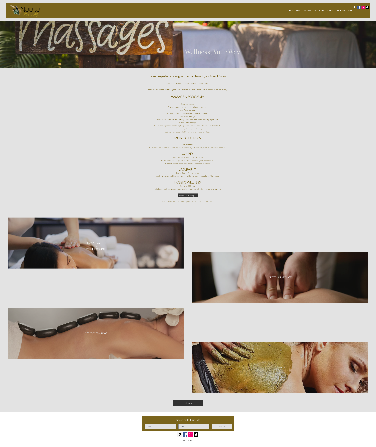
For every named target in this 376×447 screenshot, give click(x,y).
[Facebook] (359, 7)
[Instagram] (363, 7)
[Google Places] (354, 7)
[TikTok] (196, 434)
